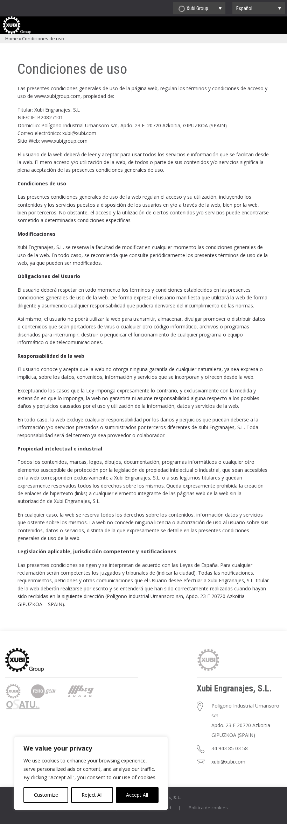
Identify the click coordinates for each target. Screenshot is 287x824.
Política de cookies (208, 807)
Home (11, 38)
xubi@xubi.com (228, 761)
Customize (46, 794)
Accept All (137, 794)
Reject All (92, 794)
